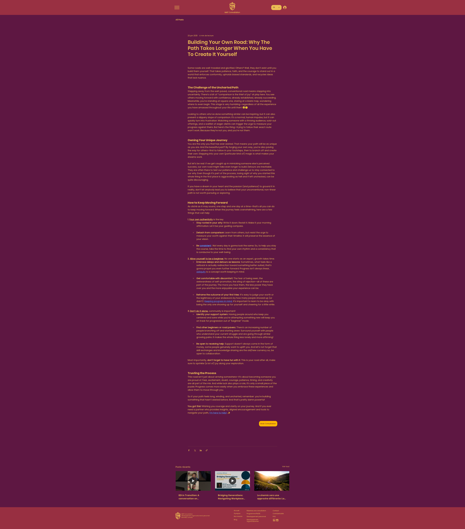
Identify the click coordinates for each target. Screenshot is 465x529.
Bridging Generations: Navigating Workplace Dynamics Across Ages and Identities (231, 497)
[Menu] (177, 7)
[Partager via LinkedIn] (201, 450)
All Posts (180, 20)
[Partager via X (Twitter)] (195, 450)
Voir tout (285, 466)
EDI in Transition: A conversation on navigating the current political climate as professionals (192, 497)
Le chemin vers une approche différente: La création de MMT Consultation (270, 497)
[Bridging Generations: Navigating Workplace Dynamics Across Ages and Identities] (232, 481)
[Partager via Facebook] (189, 450)
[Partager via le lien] (206, 450)
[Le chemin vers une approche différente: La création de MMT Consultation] (271, 481)
